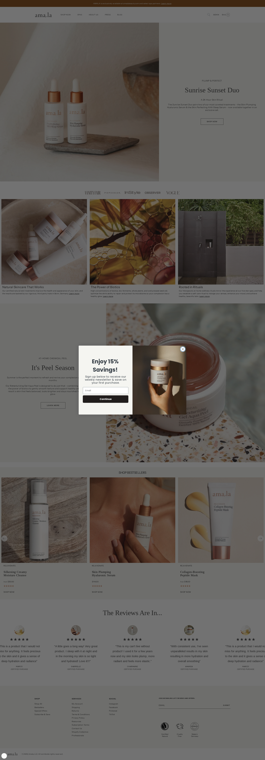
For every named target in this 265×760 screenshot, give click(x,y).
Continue (106, 399)
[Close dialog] (182, 349)
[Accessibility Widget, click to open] (4, 756)
